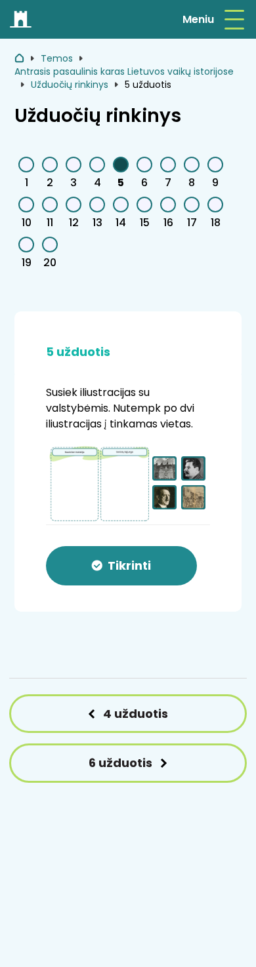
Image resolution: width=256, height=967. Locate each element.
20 (49, 262)
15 (145, 222)
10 (27, 222)
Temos (57, 58)
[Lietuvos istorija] (21, 19)
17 (192, 222)
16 (168, 222)
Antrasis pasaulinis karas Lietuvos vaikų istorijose (124, 71)
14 (121, 222)
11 (50, 222)
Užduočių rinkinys (69, 84)
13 (97, 222)
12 (74, 222)
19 (27, 262)
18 (216, 222)
